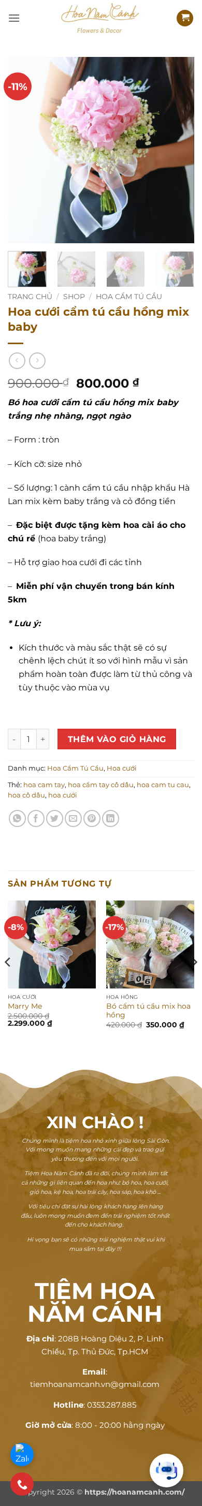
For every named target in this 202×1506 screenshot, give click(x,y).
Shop (74, 296)
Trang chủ (30, 296)
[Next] (177, 150)
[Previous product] (37, 360)
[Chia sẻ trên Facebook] (36, 818)
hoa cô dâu (26, 795)
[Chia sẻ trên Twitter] (54, 818)
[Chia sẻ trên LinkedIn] (110, 818)
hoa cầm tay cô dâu (101, 785)
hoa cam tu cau (163, 785)
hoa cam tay (44, 785)
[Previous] (24, 150)
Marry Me (25, 1006)
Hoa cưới (122, 768)
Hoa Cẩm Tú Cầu (129, 296)
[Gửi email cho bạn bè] (73, 818)
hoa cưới (62, 795)
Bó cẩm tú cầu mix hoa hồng (148, 1011)
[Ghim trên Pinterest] (91, 818)
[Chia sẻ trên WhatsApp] (17, 818)
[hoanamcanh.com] (101, 18)
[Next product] (17, 360)
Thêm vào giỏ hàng (117, 739)
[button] (14, 18)
